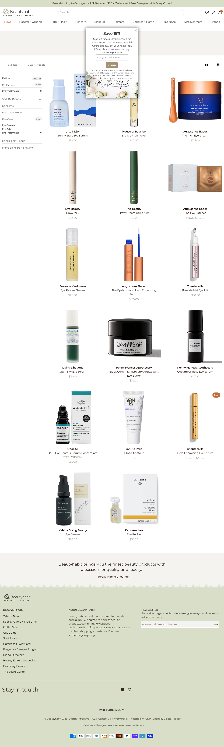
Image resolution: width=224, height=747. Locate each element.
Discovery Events (14, 666)
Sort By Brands (11, 99)
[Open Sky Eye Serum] (72, 336)
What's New (11, 616)
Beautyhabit (54, 718)
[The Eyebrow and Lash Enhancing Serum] (134, 255)
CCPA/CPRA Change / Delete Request (103, 725)
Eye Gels (6, 129)
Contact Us (104, 718)
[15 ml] (134, 336)
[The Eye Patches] (195, 177)
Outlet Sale (10, 627)
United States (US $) (110, 710)
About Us (84, 718)
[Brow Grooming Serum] (134, 177)
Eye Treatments (10, 91)
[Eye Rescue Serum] (72, 255)
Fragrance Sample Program (21, 649)
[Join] (213, 624)
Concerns (8, 105)
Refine (6, 78)
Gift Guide (9, 632)
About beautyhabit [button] (82, 610)
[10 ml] (195, 336)
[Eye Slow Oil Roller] (134, 100)
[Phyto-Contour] (134, 417)
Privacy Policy (120, 718)
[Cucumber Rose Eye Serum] (195, 336)
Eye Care (7, 119)
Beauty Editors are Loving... (20, 660)
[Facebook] (122, 689)
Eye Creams (8, 125)
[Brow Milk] (72, 177)
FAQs (94, 718)
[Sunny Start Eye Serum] (72, 100)
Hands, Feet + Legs (13, 140)
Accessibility (137, 718)
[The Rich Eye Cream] (195, 100)
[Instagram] (129, 689)
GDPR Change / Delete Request (163, 718)
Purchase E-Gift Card (17, 644)
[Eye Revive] (134, 499)
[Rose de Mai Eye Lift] (195, 255)
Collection (8, 85)
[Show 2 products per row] (206, 65)
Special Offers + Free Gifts (20, 621)
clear (38, 84)
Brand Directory (13, 655)
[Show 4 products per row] (219, 65)
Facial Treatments (13, 112)
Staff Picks (10, 638)
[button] (30, 22)
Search (73, 718)
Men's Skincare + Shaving (17, 147)
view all (37, 78)
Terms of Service (135, 725)
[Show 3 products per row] (212, 65)
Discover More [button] (13, 610)
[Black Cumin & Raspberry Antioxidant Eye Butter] (134, 336)
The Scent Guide (14, 671)
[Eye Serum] (72, 499)
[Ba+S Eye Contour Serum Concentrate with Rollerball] (72, 417)
